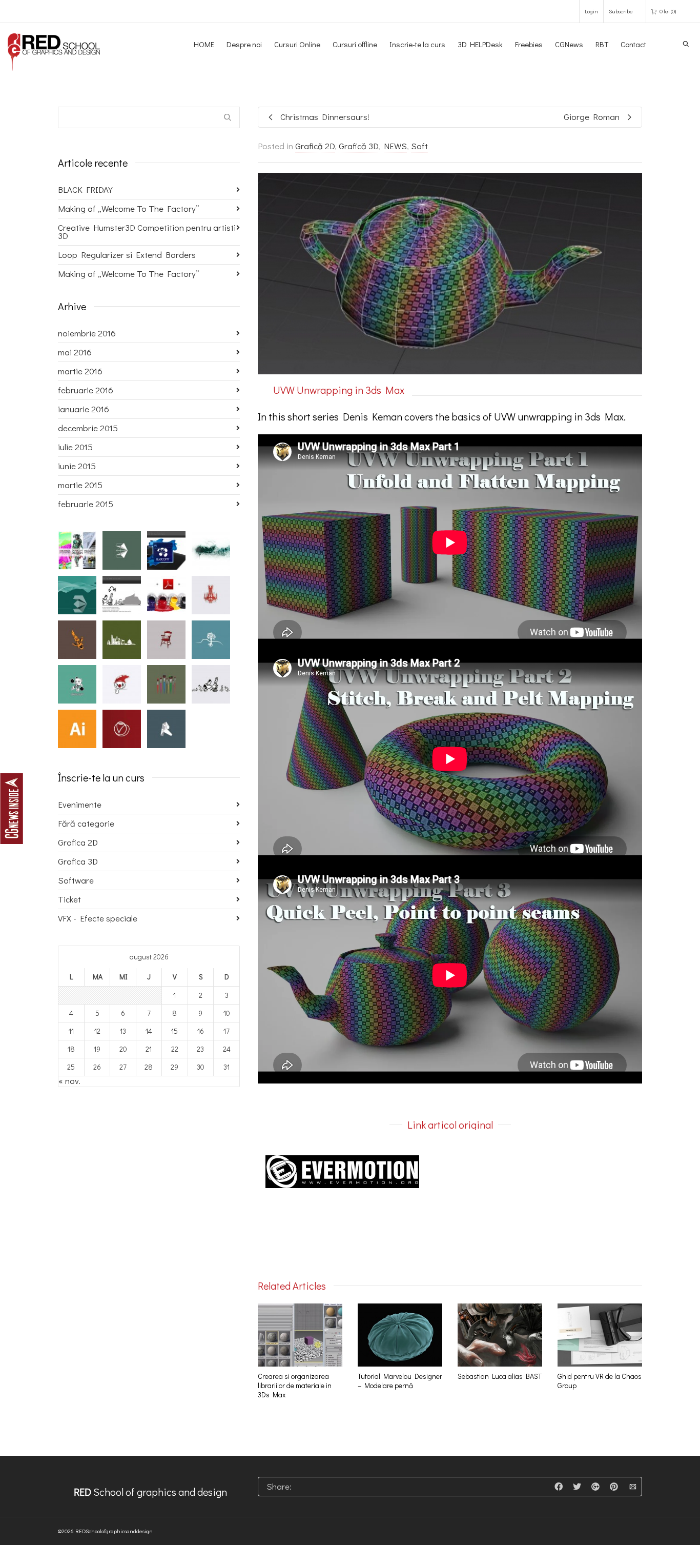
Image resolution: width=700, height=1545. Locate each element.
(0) (668, 11)
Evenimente (79, 804)
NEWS (395, 146)
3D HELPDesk (480, 44)
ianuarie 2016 (83, 409)
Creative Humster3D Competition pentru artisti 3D (147, 232)
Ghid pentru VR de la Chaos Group (600, 1380)
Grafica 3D (78, 861)
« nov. (69, 1081)
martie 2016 (80, 371)
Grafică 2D (315, 146)
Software (76, 880)
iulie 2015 (75, 447)
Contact (633, 44)
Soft (419, 146)
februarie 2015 (85, 504)
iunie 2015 (77, 466)
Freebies (529, 44)
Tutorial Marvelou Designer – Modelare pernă (400, 1380)
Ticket (69, 899)
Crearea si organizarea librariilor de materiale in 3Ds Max (295, 1385)
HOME (204, 44)
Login (591, 11)
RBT (601, 44)
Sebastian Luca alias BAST (500, 1376)
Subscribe (621, 11)
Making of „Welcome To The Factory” (128, 208)
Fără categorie (86, 823)
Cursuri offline (355, 44)
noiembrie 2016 (87, 333)
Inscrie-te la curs (417, 44)
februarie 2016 (85, 390)
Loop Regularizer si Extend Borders (127, 254)
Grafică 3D (358, 146)
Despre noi (244, 44)
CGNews (569, 44)
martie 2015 (80, 485)
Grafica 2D (78, 842)
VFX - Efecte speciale (97, 918)
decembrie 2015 (88, 428)
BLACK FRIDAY (85, 189)
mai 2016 (75, 352)
